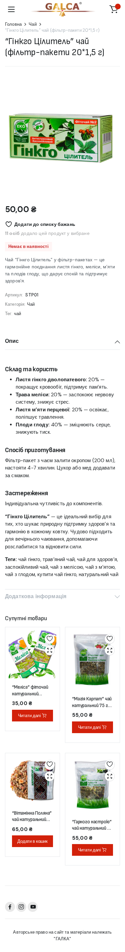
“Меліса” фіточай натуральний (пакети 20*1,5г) (30, 693)
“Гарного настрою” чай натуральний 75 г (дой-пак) (92, 828)
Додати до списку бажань (44, 224)
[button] (113, 9)
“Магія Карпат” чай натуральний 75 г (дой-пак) (92, 705)
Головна (13, 24)
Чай (32, 24)
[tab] (62, 342)
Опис (12, 341)
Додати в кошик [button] (32, 841)
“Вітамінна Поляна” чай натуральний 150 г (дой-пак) (32, 819)
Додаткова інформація (35, 596)
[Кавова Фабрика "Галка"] (62, 9)
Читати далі (29, 715)
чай (17, 313)
